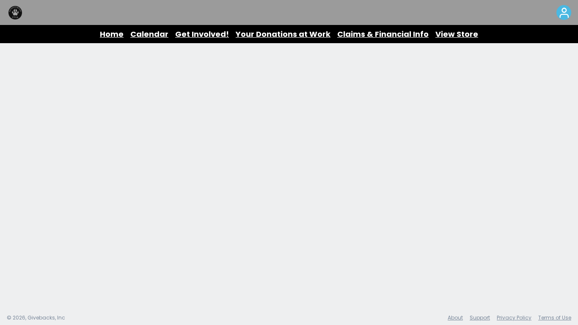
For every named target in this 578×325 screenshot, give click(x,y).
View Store (456, 34)
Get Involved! (202, 34)
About (455, 317)
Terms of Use (554, 317)
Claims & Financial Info (383, 34)
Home (112, 34)
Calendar (149, 34)
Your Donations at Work (283, 34)
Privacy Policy (514, 317)
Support (480, 317)
